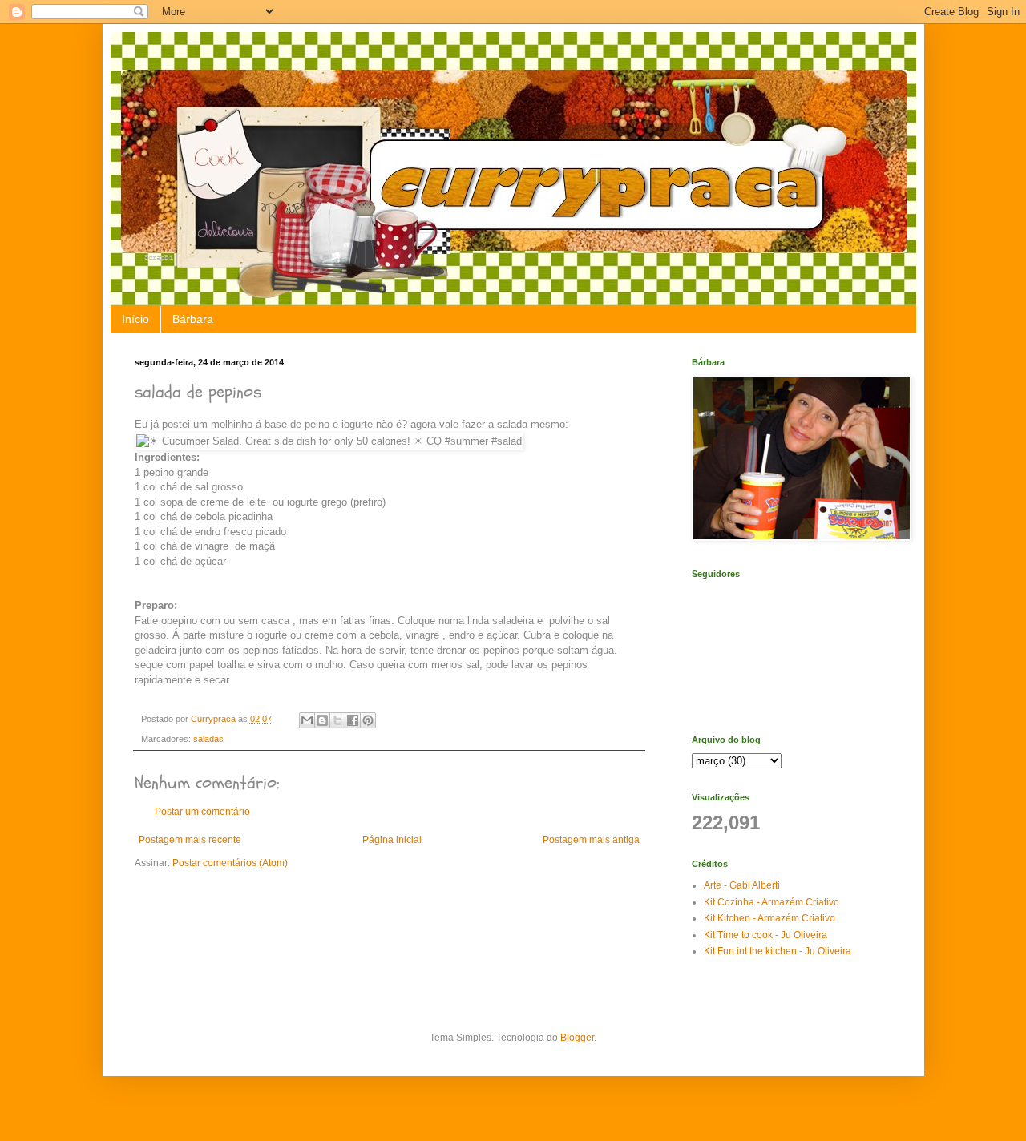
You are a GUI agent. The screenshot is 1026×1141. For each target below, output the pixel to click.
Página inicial (392, 839)
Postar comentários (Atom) (230, 863)
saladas (208, 739)
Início (135, 318)
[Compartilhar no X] (337, 720)
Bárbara (192, 318)
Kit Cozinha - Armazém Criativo (771, 902)
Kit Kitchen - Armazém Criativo (769, 918)
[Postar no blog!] (322, 720)
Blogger (577, 1037)
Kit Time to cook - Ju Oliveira (765, 935)
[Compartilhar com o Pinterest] (368, 720)
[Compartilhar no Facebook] (353, 720)
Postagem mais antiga (591, 839)
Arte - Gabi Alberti (742, 885)
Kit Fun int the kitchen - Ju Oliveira (777, 951)
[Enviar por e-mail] (307, 720)
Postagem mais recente (190, 839)
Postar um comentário (202, 811)
